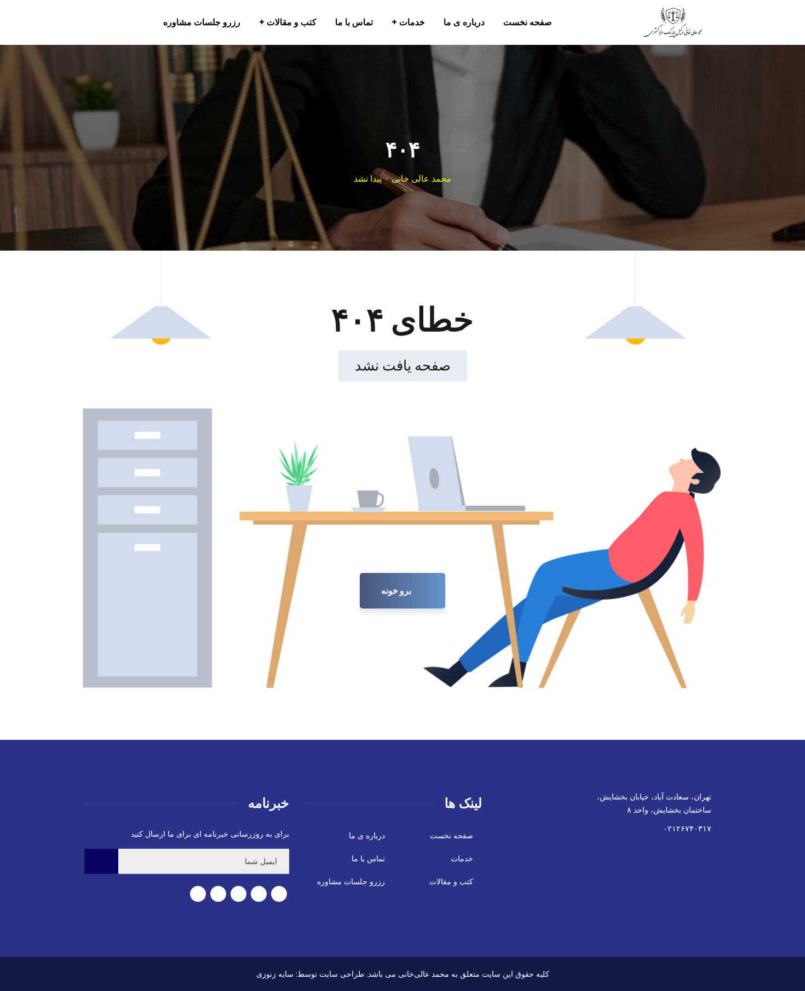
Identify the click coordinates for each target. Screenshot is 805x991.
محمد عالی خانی (421, 178)
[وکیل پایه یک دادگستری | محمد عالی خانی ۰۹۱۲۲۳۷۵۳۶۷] (661, 22)
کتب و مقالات (451, 881)
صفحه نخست (451, 835)
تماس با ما (368, 858)
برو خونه (397, 590)
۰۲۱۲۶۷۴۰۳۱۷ (687, 828)
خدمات (462, 858)
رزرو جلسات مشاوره (351, 881)
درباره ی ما (367, 835)
